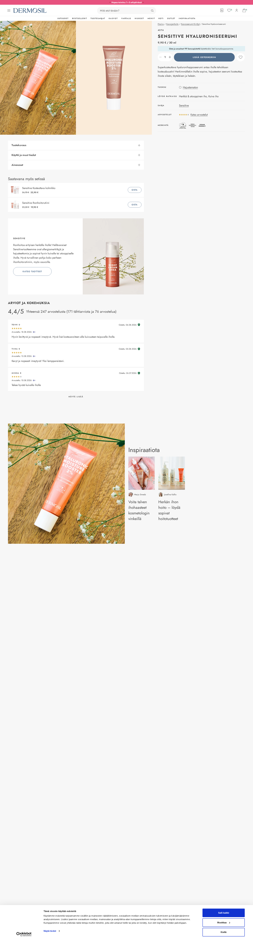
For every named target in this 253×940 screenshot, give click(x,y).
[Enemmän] (170, 57)
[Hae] (152, 10)
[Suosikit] (229, 10)
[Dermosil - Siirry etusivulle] (30, 10)
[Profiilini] (236, 10)
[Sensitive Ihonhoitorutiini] (15, 204)
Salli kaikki (223, 913)
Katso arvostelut (199, 115)
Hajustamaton (190, 87)
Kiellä (223, 932)
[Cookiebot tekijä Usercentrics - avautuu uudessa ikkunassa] (24, 934)
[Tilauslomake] (221, 10)
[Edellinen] (38, 77)
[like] (240, 57)
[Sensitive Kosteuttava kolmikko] (15, 190)
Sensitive (184, 105)
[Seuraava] (114, 77)
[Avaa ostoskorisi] (244, 10)
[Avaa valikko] (9, 10)
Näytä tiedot (50, 931)
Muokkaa (222, 922)
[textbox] (165, 57)
